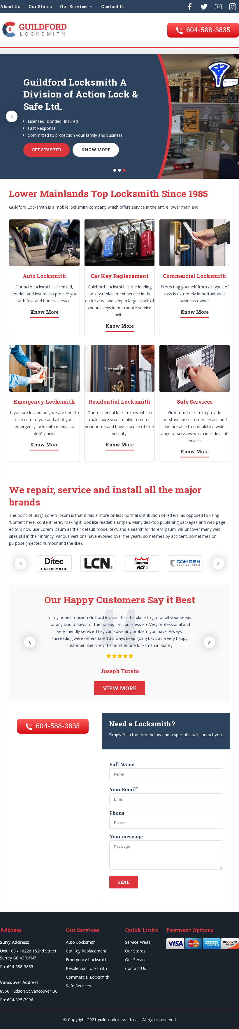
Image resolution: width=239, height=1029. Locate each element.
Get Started (46, 149)
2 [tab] (119, 170)
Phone (116, 813)
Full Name (121, 764)
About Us (10, 6)
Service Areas (137, 942)
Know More (95, 149)
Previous (11, 116)
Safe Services (78, 986)
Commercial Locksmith (87, 977)
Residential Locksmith (86, 968)
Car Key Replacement (86, 951)
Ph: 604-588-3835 (16, 966)
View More (119, 688)
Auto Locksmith (81, 942)
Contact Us (113, 6)
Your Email (123, 789)
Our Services (74, 6)
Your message (126, 836)
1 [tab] (114, 170)
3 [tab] (124, 170)
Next (227, 116)
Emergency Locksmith (87, 959)
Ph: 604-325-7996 (16, 1000)
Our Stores (40, 6)
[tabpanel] (119, 116)
